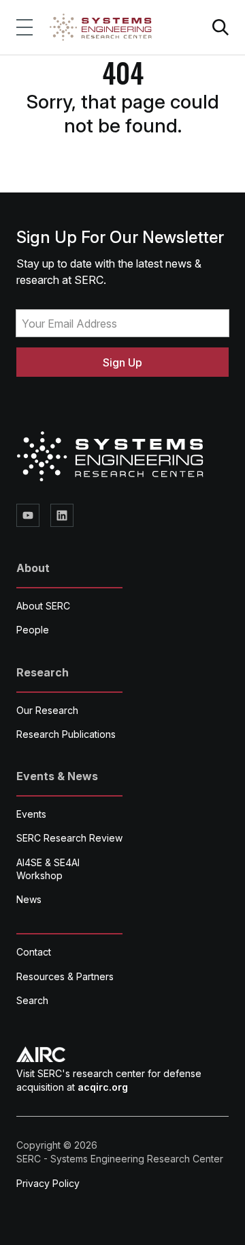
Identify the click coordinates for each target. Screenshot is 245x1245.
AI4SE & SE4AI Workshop (48, 869)
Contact (33, 952)
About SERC (43, 606)
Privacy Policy (48, 1183)
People (32, 629)
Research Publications (66, 734)
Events (31, 814)
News (29, 899)
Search (32, 1000)
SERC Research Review (69, 838)
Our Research (47, 710)
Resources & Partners (65, 976)
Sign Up (122, 362)
